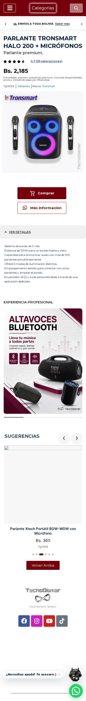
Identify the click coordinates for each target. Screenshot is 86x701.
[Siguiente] (82, 24)
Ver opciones (60, 24)
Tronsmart (48, 86)
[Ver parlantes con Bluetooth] (43, 361)
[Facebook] (24, 621)
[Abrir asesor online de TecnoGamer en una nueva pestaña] (75, 674)
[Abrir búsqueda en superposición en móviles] (76, 8)
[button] (46, 61)
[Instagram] (36, 621)
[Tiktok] (62, 621)
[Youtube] (49, 621)
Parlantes (24, 86)
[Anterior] (5, 24)
